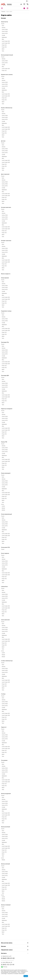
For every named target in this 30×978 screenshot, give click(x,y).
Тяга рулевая (4, 760)
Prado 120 (4, 45)
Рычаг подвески (5, 553)
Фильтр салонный (5, 863)
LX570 (3, 506)
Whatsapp (5, 966)
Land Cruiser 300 (6, 43)
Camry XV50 (5, 31)
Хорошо (26, 976)
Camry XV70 (5, 33)
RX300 (3, 508)
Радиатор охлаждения (6, 408)
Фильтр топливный (5, 904)
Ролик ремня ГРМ (5, 547)
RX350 (3, 510)
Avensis (3, 27)
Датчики (3, 141)
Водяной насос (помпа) (7, 74)
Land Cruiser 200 (6, 41)
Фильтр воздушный (6, 793)
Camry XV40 (5, 29)
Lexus (2, 504)
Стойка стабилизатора (7, 660)
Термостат (3, 727)
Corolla (3, 35)
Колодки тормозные (6, 240)
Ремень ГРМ (4, 441)
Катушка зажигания (6, 207)
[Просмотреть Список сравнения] (21, 4)
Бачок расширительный (7, 55)
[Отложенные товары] (24, 4)
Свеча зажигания (5, 619)
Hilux (3, 39)
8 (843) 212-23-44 (7, 964)
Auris (3, 25)
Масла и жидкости (5, 273)
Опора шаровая (5, 277)
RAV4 (3, 49)
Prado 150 (4, 47)
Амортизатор (4, 21)
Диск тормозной (5, 174)
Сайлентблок (4, 586)
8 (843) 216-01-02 (8, 958)
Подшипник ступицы (6, 311)
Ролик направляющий (6, 514)
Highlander (4, 37)
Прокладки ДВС (5, 375)
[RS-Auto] (6, 4)
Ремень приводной (5, 473)
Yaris (3, 50)
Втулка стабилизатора (6, 107)
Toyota (2, 23)
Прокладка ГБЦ (5, 342)
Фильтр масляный (5, 826)
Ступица (3, 693)
